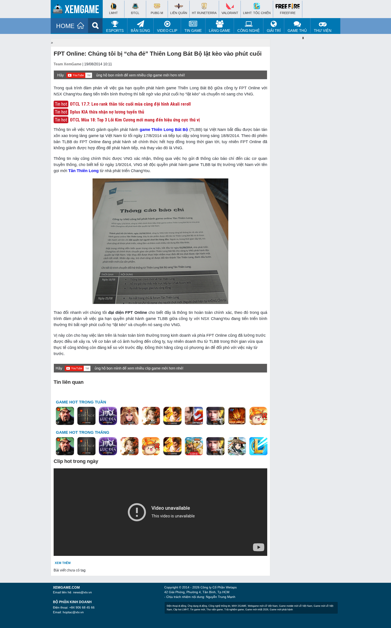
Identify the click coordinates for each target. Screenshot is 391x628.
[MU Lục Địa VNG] (108, 416)
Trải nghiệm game (234, 609)
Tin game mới (197, 609)
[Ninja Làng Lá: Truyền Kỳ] (237, 416)
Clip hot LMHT (181, 609)
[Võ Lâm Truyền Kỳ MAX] (215, 416)
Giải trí (274, 31)
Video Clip (167, 31)
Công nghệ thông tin (219, 605)
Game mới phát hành (281, 609)
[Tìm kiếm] (95, 25)
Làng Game (219, 31)
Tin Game (193, 31)
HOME (65, 26)
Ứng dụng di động (197, 605)
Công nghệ (248, 31)
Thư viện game (214, 609)
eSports (115, 31)
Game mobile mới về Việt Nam (295, 605)
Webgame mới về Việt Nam (263, 605)
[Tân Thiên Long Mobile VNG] (172, 416)
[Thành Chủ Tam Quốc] (194, 446)
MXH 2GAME (239, 605)
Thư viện (322, 31)
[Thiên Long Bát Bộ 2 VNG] (194, 416)
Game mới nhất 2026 (256, 609)
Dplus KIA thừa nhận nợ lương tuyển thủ (107, 112)
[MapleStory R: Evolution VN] (258, 416)
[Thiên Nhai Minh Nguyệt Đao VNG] (151, 416)
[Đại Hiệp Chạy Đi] (237, 446)
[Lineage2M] (86, 416)
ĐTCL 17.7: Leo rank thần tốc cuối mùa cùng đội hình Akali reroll (130, 104)
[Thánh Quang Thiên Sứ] (129, 416)
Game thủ (297, 31)
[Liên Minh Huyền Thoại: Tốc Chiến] (258, 446)
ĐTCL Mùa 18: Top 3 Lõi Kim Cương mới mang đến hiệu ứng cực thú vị (135, 120)
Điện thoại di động (176, 605)
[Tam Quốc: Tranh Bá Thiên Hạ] (65, 416)
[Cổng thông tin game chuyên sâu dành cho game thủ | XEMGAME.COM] (78, 10)
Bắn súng (140, 31)
